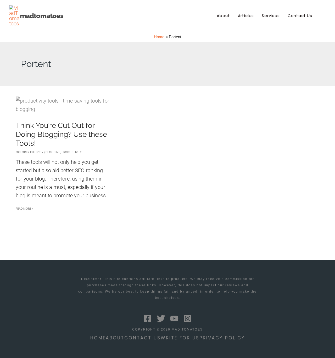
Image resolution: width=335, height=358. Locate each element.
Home (98, 338)
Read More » (24, 209)
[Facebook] (147, 318)
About (115, 338)
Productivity (71, 152)
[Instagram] (187, 318)
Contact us (142, 338)
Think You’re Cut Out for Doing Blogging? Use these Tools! (61, 134)
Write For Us (180, 338)
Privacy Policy (222, 338)
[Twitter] (161, 318)
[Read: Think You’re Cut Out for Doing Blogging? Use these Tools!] (63, 104)
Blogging (53, 152)
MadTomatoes (41, 16)
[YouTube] (174, 318)
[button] (323, 15)
